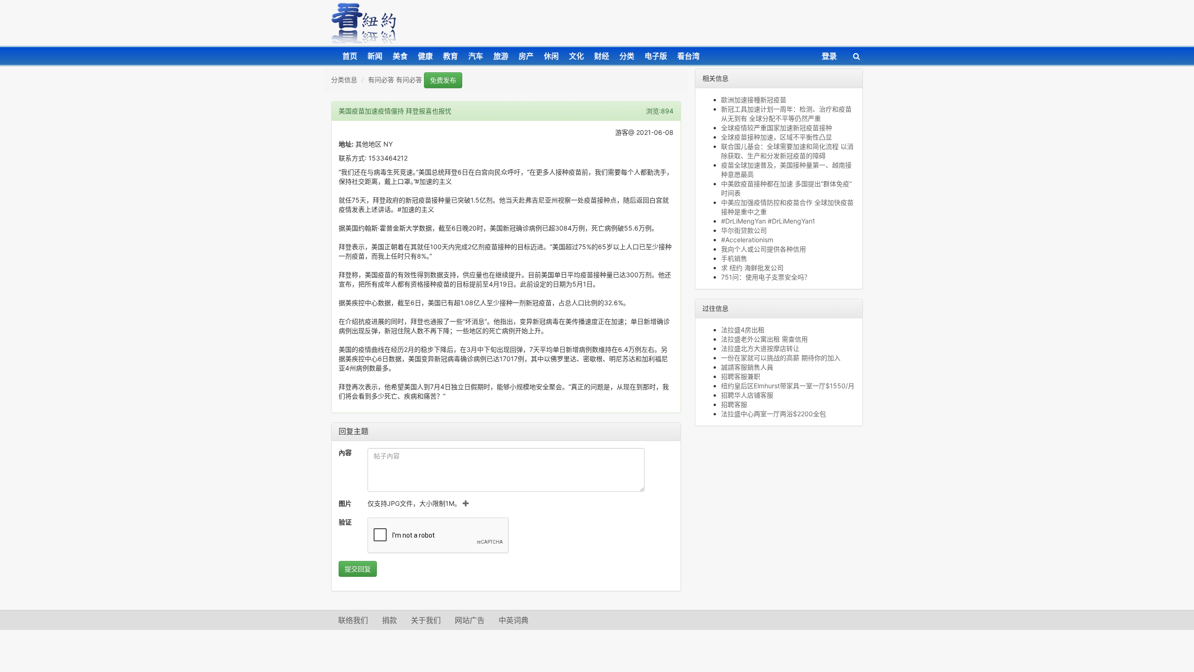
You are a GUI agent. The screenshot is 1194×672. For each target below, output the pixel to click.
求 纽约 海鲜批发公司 (752, 268)
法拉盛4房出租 (742, 330)
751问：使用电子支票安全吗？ (766, 277)
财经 (601, 56)
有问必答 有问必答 (395, 80)
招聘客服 (734, 404)
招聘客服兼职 (740, 376)
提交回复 (358, 569)
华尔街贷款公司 (744, 230)
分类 (626, 56)
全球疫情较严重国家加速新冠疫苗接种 (776, 128)
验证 (345, 522)
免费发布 (443, 80)
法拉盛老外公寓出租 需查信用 (764, 339)
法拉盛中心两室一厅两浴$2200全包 (773, 414)
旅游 (500, 56)
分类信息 (344, 80)
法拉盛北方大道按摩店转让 (760, 348)
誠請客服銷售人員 (747, 367)
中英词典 (513, 620)
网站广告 (470, 620)
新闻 (375, 56)
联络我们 (353, 620)
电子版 (656, 56)
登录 (829, 56)
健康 (425, 56)
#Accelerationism (747, 240)
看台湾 (688, 56)
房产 (526, 56)
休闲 (551, 56)
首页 (349, 56)
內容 (345, 452)
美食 (400, 56)
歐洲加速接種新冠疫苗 (753, 100)
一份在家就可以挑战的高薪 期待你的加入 (780, 358)
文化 (576, 56)
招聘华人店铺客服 (747, 395)
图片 (345, 503)
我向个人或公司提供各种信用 (763, 249)
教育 (450, 56)
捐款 (389, 620)
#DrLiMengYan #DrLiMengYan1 (768, 221)
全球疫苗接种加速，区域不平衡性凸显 (776, 137)
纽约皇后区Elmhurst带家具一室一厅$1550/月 (787, 386)
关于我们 (426, 620)
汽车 (475, 56)
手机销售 (734, 258)
